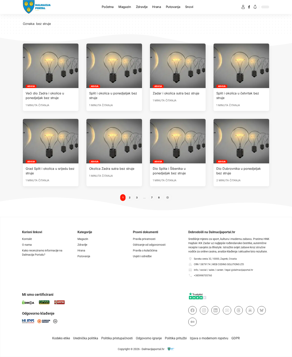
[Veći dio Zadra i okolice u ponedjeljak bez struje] (50, 66)
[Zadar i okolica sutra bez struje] (178, 66)
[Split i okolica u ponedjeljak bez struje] (114, 66)
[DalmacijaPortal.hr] (37, 7)
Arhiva (31, 86)
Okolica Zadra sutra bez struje (111, 169)
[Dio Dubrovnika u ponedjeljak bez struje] (241, 141)
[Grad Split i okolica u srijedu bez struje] (50, 141)
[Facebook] (249, 7)
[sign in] (243, 7)
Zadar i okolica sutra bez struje (176, 93)
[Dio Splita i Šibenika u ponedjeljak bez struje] (178, 141)
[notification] (255, 7)
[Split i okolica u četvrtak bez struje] (241, 66)
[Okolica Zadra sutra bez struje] (114, 141)
